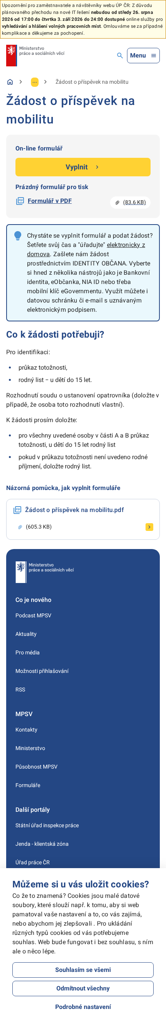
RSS (20, 689)
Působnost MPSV (36, 767)
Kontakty (26, 730)
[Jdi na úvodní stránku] (35, 55)
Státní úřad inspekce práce (47, 825)
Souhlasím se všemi (83, 969)
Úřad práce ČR (32, 862)
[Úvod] (10, 82)
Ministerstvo (30, 748)
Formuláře (27, 785)
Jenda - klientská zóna (42, 844)
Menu (138, 55)
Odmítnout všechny (83, 988)
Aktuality (26, 634)
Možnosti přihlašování (41, 671)
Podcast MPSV (33, 615)
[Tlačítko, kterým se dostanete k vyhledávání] (120, 55)
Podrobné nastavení (83, 1006)
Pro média (27, 652)
